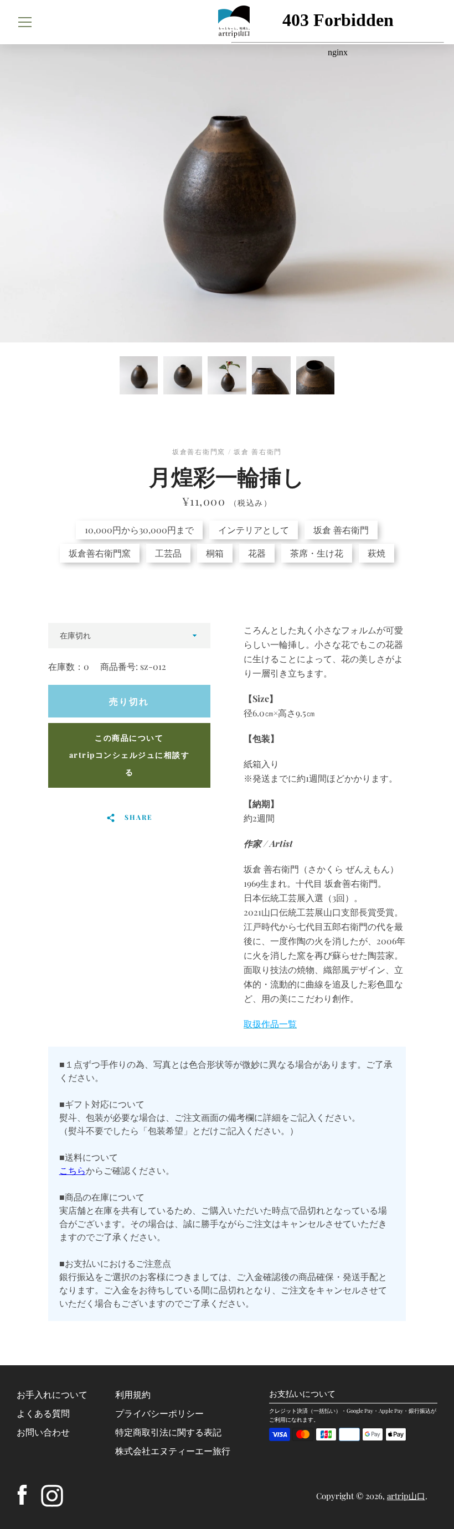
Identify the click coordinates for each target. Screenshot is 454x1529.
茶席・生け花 (316, 553)
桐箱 (215, 553)
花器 (257, 553)
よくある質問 (43, 1413)
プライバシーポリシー (159, 1413)
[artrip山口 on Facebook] (22, 1494)
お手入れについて (52, 1394)
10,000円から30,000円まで (139, 529)
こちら (72, 1170)
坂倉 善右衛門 (341, 529)
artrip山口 (406, 1495)
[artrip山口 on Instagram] (52, 1494)
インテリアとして (253, 529)
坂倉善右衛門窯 (100, 553)
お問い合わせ (43, 1432)
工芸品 (168, 553)
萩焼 (376, 553)
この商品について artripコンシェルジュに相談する (129, 754)
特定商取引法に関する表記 (168, 1432)
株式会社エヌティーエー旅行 (172, 1451)
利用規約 (133, 1394)
